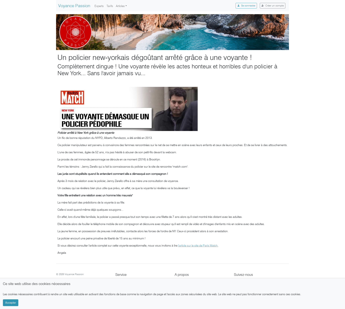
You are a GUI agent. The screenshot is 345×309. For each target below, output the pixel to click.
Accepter (10, 302)
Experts (99, 6)
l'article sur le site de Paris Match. (198, 245)
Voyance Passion (74, 5)
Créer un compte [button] (274, 5)
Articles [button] (120, 6)
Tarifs (110, 6)
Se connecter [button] (248, 5)
